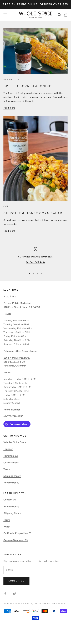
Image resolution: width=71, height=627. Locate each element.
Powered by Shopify (53, 603)
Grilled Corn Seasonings (28, 86)
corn (7, 206)
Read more (9, 107)
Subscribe (16, 580)
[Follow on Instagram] (14, 593)
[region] (35, 257)
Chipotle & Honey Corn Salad (33, 213)
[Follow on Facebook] (5, 593)
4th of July (11, 79)
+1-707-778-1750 (35, 261)
